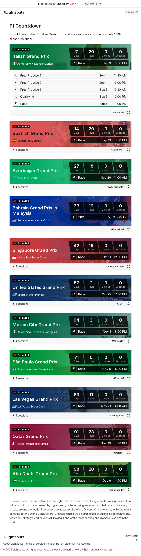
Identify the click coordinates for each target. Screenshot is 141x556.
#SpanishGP (117, 149)
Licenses (70, 543)
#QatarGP (118, 452)
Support (91, 3)
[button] (128, 112)
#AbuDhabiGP (116, 490)
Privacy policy (55, 543)
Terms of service (34, 543)
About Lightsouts (13, 543)
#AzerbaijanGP (116, 187)
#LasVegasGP (116, 415)
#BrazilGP (118, 378)
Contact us (83, 543)
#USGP (120, 303)
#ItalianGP (118, 112)
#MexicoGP (117, 341)
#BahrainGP (117, 229)
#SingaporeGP (116, 266)
